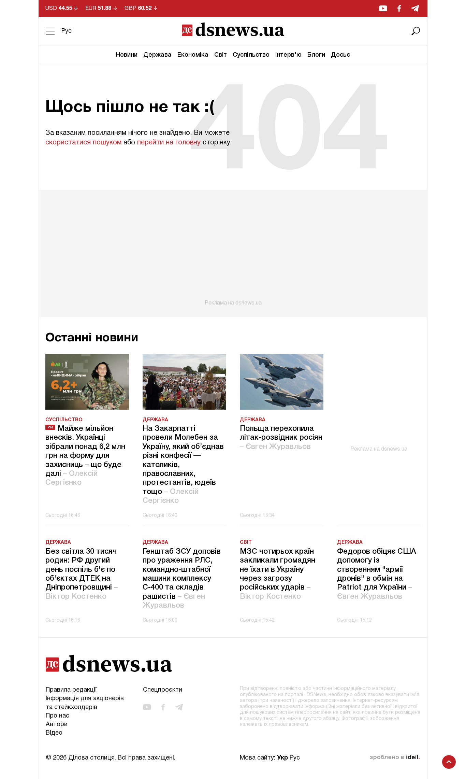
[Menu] (50, 31)
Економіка (192, 55)
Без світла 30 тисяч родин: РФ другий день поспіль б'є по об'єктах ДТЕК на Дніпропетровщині (81, 574)
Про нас (57, 716)
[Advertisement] (233, 248)
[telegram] (415, 8)
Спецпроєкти (162, 690)
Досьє (340, 55)
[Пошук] (415, 31)
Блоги (316, 55)
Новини (126, 55)
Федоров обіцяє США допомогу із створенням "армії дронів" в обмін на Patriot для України (376, 574)
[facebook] (399, 8)
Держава (157, 55)
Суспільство (251, 55)
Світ (220, 55)
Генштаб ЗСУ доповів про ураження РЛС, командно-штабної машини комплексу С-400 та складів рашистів (182, 578)
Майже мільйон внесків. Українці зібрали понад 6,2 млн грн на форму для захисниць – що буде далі (85, 455)
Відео (54, 733)
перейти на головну (169, 143)
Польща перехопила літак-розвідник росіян (281, 437)
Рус (66, 31)
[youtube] (383, 8)
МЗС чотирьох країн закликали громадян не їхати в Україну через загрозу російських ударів (277, 574)
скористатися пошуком (83, 143)
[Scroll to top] (449, 762)
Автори (57, 724)
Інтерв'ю (288, 55)
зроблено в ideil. (394, 757)
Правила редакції (71, 690)
